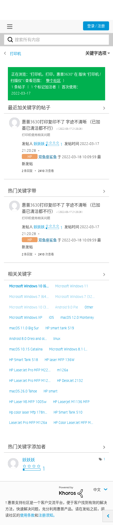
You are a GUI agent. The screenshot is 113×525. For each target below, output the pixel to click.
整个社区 (53, 80)
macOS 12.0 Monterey (77, 317)
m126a (62, 370)
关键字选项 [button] (95, 53)
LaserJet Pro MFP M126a (28, 422)
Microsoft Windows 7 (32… (75, 296)
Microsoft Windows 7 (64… (29, 296)
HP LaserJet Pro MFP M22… (29, 370)
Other (89, 307)
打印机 (15, 53)
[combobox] (56, 39)
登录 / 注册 (96, 26)
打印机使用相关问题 (36, 135)
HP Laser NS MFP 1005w (28, 401)
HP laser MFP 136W (59, 359)
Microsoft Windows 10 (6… (29, 286)
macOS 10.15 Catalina (26, 349)
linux (56, 338)
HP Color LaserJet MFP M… (73, 422)
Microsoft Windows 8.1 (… (68, 349)
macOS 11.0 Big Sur (24, 328)
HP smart (51, 391)
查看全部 (56, 107)
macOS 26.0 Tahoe (23, 391)
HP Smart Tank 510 (68, 412)
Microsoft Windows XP (25, 317)
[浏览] (8, 26)
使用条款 (27, 515)
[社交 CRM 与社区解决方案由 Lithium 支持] (71, 491)
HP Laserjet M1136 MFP (71, 401)
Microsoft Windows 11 (71, 286)
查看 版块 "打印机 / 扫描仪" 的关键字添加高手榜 (56, 447)
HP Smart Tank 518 (23, 359)
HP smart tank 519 (59, 328)
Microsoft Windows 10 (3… (29, 307)
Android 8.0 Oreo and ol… (28, 338)
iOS (51, 317)
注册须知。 (47, 515)
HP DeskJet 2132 (70, 380)
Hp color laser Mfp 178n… (28, 412)
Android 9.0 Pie (66, 307)
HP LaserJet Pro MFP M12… (29, 380)
